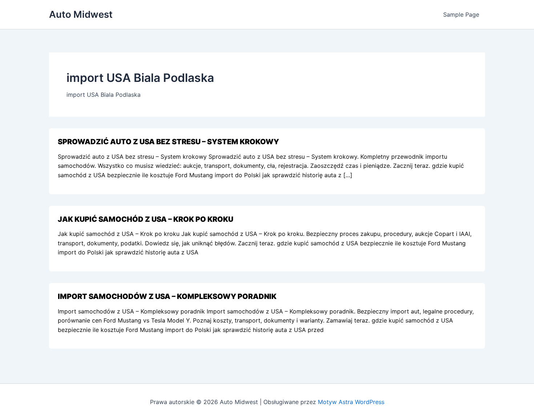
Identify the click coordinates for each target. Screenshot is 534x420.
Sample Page (461, 14)
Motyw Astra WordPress (351, 402)
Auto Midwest (81, 14)
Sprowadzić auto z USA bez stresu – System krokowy (168, 141)
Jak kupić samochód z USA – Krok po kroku (145, 219)
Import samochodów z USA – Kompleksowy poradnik (167, 296)
